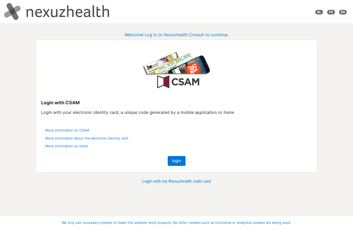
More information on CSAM (67, 130)
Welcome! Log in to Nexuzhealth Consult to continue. (177, 34)
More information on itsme (66, 146)
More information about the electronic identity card (86, 138)
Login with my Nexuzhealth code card (176, 181)
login (176, 161)
